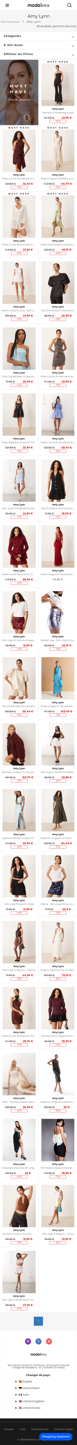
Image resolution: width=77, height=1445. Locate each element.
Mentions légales (63, 1429)
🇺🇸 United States (29, 1408)
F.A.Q (22, 1429)
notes (59, 1368)
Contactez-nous (39, 1429)
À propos (9, 1429)
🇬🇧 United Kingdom (31, 1401)
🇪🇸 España (25, 1381)
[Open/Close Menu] (7, 5)
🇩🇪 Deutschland (29, 1388)
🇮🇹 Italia (24, 1395)
